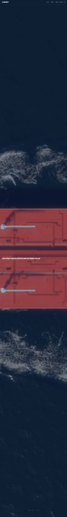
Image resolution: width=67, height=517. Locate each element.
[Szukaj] (64, 2)
